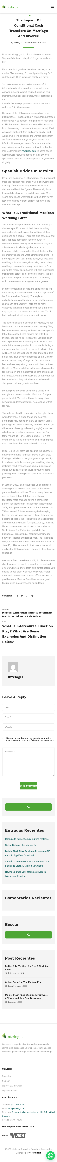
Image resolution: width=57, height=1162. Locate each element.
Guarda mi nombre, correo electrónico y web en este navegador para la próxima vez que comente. (30, 739)
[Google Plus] (27, 596)
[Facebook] (17, 596)
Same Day (7, 1076)
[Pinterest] (31, 596)
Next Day (6, 1081)
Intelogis (17, 42)
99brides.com (29, 151)
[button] (50, 1155)
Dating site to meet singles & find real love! (27, 839)
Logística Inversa (10, 1090)
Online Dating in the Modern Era (21, 845)
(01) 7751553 (17, 1104)
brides (28, 15)
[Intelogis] (10, 6)
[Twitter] (21, 596)
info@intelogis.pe (16, 1108)
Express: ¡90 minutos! (12, 1086)
